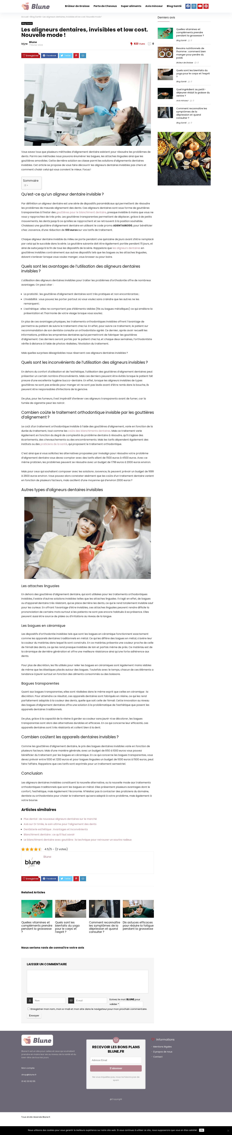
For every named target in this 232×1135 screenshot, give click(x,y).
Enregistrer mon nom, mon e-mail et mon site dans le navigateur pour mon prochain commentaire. (89, 1009)
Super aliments (131, 6)
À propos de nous (162, 1051)
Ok (201, 1130)
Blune (33, 42)
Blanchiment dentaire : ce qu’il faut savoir (49, 834)
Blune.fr (46, 1116)
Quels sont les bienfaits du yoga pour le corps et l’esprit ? (67, 927)
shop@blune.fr (28, 1074)
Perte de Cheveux (105, 6)
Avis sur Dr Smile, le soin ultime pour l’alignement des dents (60, 824)
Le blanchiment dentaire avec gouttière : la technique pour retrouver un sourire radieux (78, 840)
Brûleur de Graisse (77, 6)
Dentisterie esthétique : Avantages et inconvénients (56, 829)
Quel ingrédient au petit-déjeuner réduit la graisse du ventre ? (193, 92)
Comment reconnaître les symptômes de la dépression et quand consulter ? (104, 927)
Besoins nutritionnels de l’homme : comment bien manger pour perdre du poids (191, 53)
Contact (158, 1056)
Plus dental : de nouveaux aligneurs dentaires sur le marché (60, 819)
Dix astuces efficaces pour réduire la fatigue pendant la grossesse (138, 926)
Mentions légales (162, 1046)
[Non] (228, 1130)
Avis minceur (154, 6)
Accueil (24, 16)
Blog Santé (174, 6)
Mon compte (28, 1068)
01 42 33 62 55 (28, 1081)
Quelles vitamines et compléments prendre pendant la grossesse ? (36, 927)
